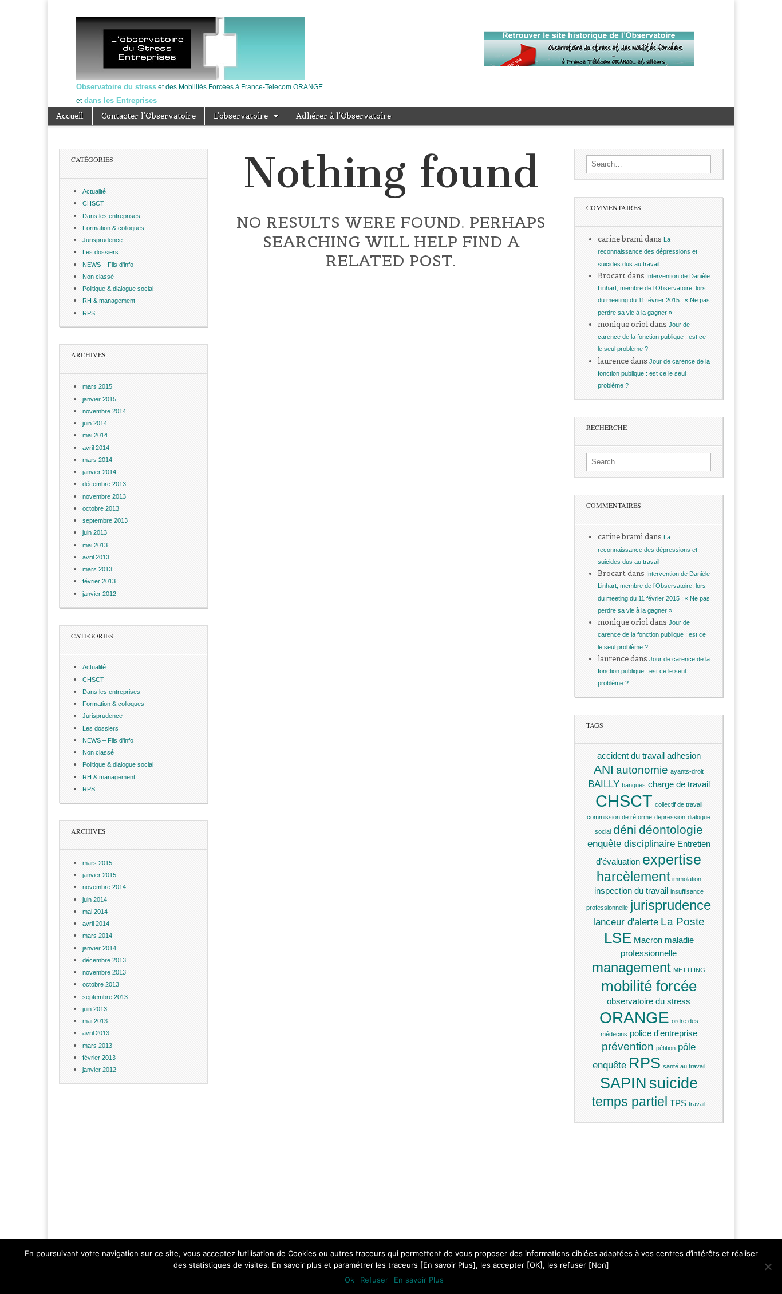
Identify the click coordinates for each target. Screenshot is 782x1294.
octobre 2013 (100, 508)
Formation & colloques (113, 227)
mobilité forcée (649, 986)
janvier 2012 (99, 593)
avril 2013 (95, 557)
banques (634, 785)
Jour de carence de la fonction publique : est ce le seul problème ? (652, 337)
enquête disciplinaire (631, 843)
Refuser (374, 1279)
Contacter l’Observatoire (148, 116)
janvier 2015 (99, 399)
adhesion (684, 755)
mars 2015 (97, 386)
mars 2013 (97, 569)
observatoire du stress (648, 1001)
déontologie (671, 829)
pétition (666, 1047)
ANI (604, 769)
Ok (349, 1279)
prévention (628, 1046)
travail (697, 1103)
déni (625, 829)
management (631, 967)
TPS (678, 1103)
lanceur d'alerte (625, 922)
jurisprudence (670, 905)
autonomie (642, 769)
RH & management (108, 300)
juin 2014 (94, 423)
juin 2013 (94, 532)
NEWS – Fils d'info (107, 264)
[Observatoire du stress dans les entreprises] (391, 48)
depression (669, 817)
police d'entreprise (663, 1033)
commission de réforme (619, 817)
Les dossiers (100, 251)
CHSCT (93, 203)
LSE (617, 937)
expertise (671, 859)
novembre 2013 (104, 496)
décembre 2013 (104, 483)
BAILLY (603, 784)
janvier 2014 (99, 471)
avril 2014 (95, 447)
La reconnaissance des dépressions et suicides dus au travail (647, 251)
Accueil (70, 116)
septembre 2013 (105, 520)
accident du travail (631, 755)
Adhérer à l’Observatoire (343, 116)
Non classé (98, 276)
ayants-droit (687, 771)
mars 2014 (97, 459)
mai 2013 (95, 545)
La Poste (683, 921)
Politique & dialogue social (117, 288)
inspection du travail (631, 890)
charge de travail (679, 784)
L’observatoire (241, 116)
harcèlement (633, 876)
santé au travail (684, 1066)
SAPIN (623, 1083)
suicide (673, 1083)
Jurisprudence (102, 239)
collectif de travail (678, 804)
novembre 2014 (104, 411)
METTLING (689, 969)
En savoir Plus (419, 1279)
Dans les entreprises (111, 215)
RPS (88, 313)
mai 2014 (95, 435)
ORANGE (634, 1017)
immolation (686, 878)
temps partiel (630, 1101)
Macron (648, 940)
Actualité (94, 191)
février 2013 (99, 581)
